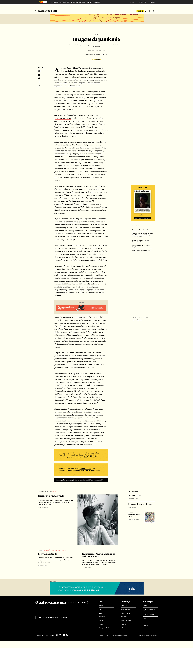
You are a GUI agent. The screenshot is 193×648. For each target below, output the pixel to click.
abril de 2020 (98, 480)
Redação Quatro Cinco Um (96, 50)
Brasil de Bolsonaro (94, 95)
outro (56, 83)
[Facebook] (64, 635)
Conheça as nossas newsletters (52, 618)
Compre (145, 622)
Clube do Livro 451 (149, 614)
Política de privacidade (119, 635)
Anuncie (145, 625)
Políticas (101, 605)
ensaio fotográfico (69, 74)
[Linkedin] (67, 635)
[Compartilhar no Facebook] (39, 75)
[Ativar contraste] (149, 11)
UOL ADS (97, 2)
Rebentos (102, 616)
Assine (140, 11)
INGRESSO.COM (56, 2)
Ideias (101, 613)
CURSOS (82, 2)
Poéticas (101, 609)
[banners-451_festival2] (97, 16)
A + (43, 67)
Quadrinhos (84, 100)
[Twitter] (60, 635)
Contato (123, 624)
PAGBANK (74, 2)
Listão (101, 624)
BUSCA (132, 2)
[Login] (146, 11)
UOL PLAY (89, 2)
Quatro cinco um (46, 11)
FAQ (122, 628)
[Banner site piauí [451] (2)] (81, 308)
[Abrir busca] (153, 11)
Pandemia (97, 59)
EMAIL (152, 2)
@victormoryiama (63, 118)
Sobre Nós (124, 605)
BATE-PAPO (142, 2)
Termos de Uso (103, 635)
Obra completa (125, 609)
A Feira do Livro (126, 620)
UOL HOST (66, 2)
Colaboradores (125, 613)
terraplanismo (96, 100)
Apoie (144, 618)
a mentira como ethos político (83, 103)
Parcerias (124, 616)
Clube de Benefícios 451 (149, 610)
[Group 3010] (81, 469)
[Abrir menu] (156, 11)
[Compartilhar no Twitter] (39, 78)
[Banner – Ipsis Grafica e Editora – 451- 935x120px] (97, 588)
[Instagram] (57, 635)
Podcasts (102, 620)
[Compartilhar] (39, 86)
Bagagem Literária (104, 628)
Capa (96, 34)
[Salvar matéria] (39, 82)
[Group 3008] (81, 455)
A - (39, 67)
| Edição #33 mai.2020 (100, 54)
